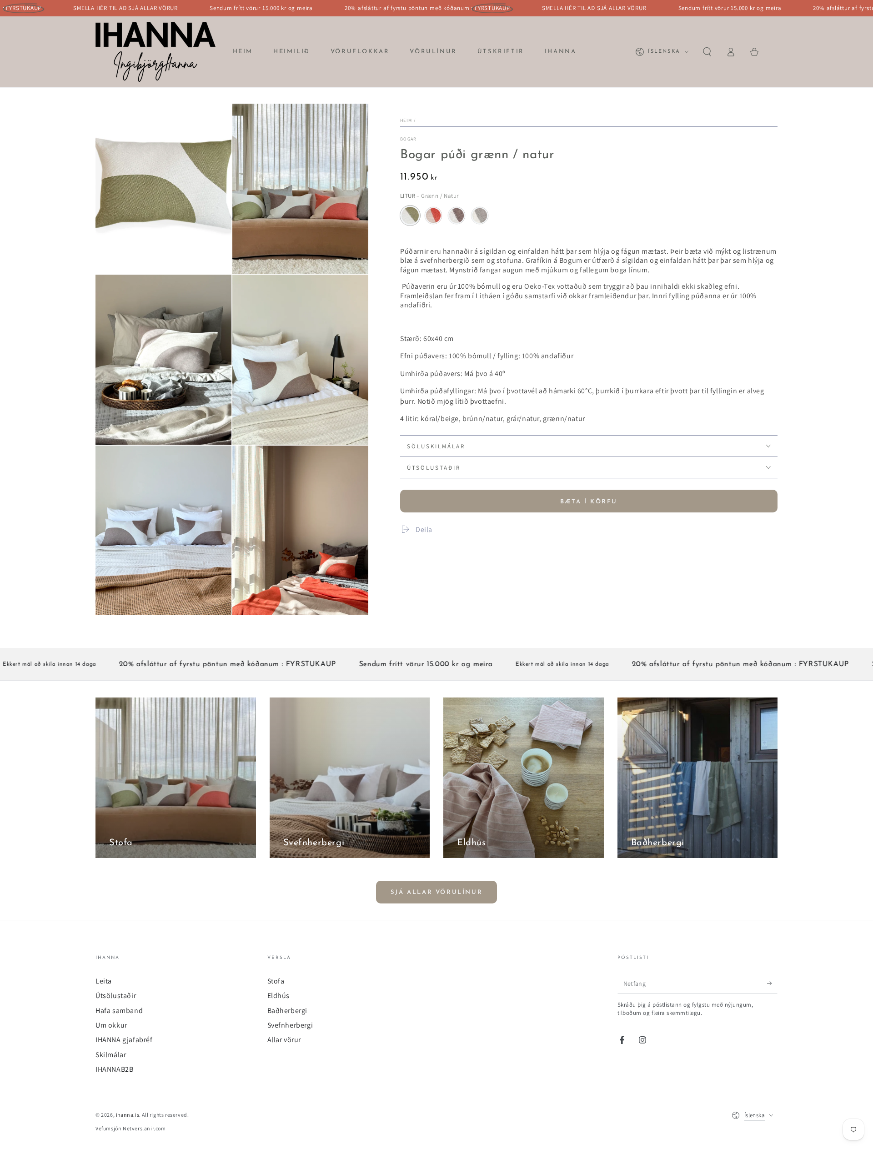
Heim (406, 120)
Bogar (408, 139)
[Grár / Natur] (480, 216)
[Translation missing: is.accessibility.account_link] (731, 52)
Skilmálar (110, 1054)
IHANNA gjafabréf (124, 1039)
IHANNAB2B (114, 1069)
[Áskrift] (772, 983)
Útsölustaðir (115, 995)
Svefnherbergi (290, 1025)
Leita (103, 981)
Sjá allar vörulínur (436, 892)
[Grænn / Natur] (410, 216)
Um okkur (111, 1025)
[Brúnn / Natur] (457, 216)
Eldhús (278, 995)
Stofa (276, 981)
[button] (707, 52)
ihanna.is (127, 1114)
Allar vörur (284, 1039)
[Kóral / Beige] (433, 216)
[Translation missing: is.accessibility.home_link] (155, 52)
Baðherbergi (287, 1010)
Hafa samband (119, 1010)
